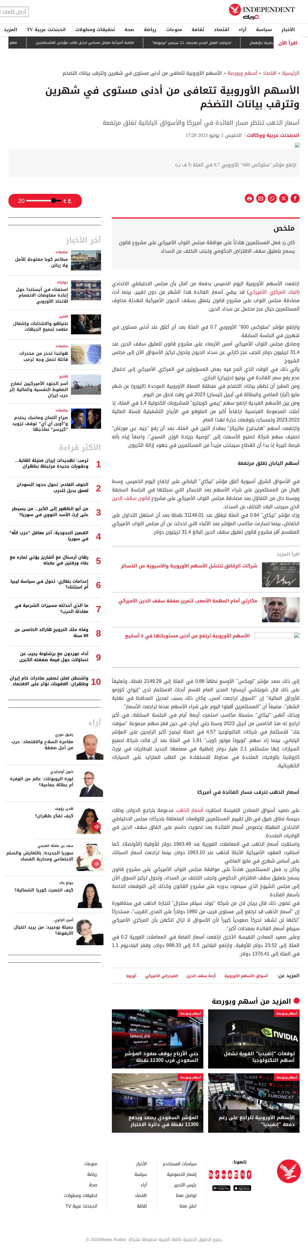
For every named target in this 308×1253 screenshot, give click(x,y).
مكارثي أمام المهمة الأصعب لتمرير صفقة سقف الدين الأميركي (188, 601)
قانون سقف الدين (131, 498)
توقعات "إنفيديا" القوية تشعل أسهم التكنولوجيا (259, 1057)
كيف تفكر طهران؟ (54, 816)
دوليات (62, 282)
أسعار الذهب (190, 810)
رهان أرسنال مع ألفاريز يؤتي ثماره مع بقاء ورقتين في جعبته (49, 560)
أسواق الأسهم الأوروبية (246, 976)
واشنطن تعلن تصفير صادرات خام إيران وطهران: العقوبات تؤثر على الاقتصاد (49, 681)
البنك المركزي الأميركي (273, 292)
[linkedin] (224, 1174)
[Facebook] (249, 1174)
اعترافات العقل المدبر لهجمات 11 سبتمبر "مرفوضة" (208, 42)
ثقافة (198, 29)
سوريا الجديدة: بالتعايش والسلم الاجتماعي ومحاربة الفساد (39, 856)
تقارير (63, 316)
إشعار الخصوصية (181, 1174)
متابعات (62, 252)
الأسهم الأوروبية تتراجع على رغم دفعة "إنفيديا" (257, 1121)
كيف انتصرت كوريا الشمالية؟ (43, 890)
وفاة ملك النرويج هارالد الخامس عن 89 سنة (51, 633)
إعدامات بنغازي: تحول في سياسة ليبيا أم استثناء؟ (49, 584)
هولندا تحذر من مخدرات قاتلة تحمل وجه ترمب (43, 356)
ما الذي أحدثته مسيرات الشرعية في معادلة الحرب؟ (51, 608)
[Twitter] (243, 1174)
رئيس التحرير (185, 1184)
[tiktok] (217, 1174)
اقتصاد (221, 29)
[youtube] (230, 1174)
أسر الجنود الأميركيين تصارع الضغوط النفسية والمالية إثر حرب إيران (38, 389)
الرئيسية (291, 73)
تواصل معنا (186, 1195)
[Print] (249, 198)
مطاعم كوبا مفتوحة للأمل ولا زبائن (41, 262)
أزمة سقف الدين (201, 976)
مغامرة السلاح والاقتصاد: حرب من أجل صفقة (42, 745)
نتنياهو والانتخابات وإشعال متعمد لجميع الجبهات (40, 327)
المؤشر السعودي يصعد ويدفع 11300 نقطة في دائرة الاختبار (163, 1121)
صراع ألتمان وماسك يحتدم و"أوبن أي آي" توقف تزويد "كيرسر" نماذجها (40, 424)
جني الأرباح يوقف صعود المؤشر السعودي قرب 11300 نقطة (162, 1057)
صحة (129, 29)
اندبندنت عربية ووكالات (273, 135)
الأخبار (288, 29)
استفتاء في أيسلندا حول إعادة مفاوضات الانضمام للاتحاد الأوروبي (42, 295)
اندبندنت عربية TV (46, 29)
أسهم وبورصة (242, 73)
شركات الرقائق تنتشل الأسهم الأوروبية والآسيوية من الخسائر (189, 566)
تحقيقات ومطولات (95, 29)
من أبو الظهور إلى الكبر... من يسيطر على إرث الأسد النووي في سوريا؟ (50, 512)
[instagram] (236, 1174)
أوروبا (131, 976)
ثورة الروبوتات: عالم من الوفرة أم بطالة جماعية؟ (41, 782)
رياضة (150, 29)
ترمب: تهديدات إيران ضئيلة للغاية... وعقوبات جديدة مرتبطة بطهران (51, 463)
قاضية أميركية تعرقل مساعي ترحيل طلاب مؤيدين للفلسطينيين (101, 42)
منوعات (174, 29)
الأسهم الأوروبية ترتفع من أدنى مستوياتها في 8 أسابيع (187, 636)
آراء (242, 29)
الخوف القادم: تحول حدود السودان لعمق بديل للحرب (52, 488)
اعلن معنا (188, 1206)
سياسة (264, 29)
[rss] (211, 1174)
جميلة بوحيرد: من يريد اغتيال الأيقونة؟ (43, 930)
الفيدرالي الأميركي (161, 976)
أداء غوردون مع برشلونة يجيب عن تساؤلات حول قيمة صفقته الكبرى (53, 657)
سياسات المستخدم (179, 1163)
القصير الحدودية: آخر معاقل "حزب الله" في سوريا (48, 536)
